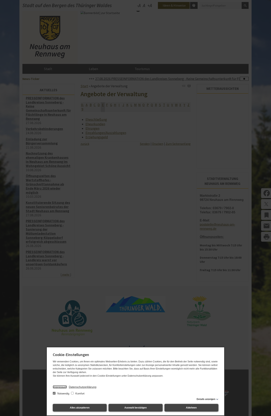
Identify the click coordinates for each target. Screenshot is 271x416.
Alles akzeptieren (79, 407)
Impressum (60, 386)
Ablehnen (191, 407)
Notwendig (63, 393)
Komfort (80, 393)
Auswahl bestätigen (135, 407)
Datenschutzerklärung (82, 386)
